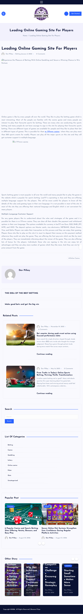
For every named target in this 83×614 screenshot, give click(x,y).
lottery (10, 460)
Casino (10, 450)
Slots (9, 475)
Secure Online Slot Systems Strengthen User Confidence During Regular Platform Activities (59, 530)
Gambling (11, 455)
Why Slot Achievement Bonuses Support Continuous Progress (13, 576)
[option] (23, 521)
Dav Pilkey (9, 54)
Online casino (12, 465)
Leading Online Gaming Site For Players (45, 36)
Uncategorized (13, 480)
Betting (18, 54)
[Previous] (39, 543)
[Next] (43, 543)
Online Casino (75, 258)
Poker (10, 470)
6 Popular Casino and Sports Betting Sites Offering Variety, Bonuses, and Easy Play (21, 530)
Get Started (75, 13)
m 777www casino (52, 132)
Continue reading (45, 354)
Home (25, 36)
